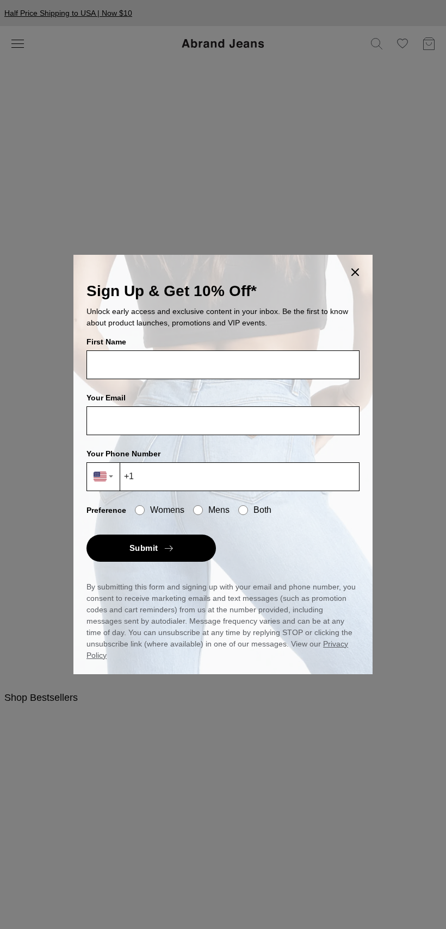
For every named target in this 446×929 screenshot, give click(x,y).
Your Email (106, 397)
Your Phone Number (123, 453)
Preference (106, 510)
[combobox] (103, 477)
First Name (106, 341)
